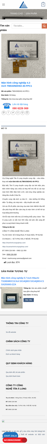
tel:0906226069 (12, 440)
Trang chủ (16, 13)
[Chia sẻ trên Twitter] (13, 113)
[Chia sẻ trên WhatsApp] (4, 113)
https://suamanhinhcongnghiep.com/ (15, 247)
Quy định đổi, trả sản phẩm (15, 372)
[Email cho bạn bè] (18, 113)
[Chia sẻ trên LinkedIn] (27, 113)
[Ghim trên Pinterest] (22, 113)
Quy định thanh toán (13, 376)
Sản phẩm (31, 13)
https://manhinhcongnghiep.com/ (13, 243)
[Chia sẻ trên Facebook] (8, 113)
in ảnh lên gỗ (17, 431)
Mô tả (4, 128)
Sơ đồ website (11, 332)
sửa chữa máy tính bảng (32, 431)
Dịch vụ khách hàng (13, 354)
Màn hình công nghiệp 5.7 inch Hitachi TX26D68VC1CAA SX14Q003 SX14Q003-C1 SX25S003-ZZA (22, 281)
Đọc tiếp (28, 300)
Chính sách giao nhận (14, 350)
